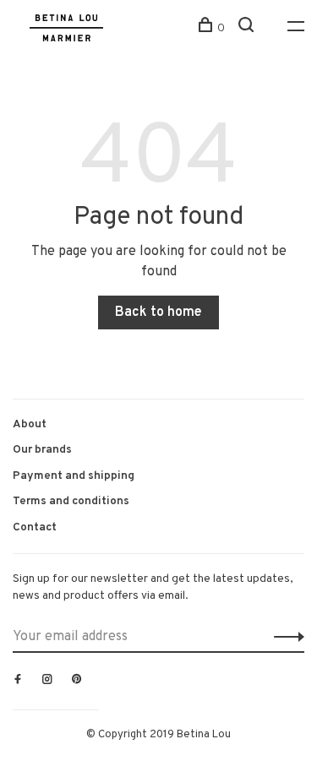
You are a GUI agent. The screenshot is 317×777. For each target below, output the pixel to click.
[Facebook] (18, 681)
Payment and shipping (73, 476)
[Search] (248, 28)
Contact (35, 527)
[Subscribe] (284, 636)
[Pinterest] (77, 681)
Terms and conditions (71, 501)
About (29, 424)
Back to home (158, 312)
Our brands (42, 450)
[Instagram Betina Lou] (47, 681)
